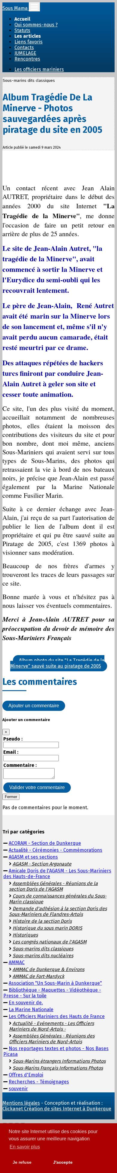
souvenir (18, 1088)
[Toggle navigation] (34, 6)
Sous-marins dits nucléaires (43, 955)
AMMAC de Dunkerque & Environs (48, 969)
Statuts (22, 30)
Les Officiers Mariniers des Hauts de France (57, 1016)
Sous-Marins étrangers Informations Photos (59, 1061)
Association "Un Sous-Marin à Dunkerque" (55, 983)
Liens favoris (28, 42)
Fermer (11, 796)
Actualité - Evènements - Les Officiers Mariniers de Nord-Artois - (51, 1026)
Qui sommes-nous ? (36, 25)
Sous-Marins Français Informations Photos (58, 1068)
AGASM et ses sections (33, 857)
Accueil (22, 19)
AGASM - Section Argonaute (42, 864)
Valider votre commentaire (37, 787)
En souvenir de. (26, 1002)
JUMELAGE (25, 53)
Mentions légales (21, 1103)
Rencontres (27, 59)
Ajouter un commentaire (33, 705)
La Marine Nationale (31, 1009)
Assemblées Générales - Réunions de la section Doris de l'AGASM (53, 886)
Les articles (27, 36)
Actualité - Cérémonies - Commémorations (55, 850)
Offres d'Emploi (26, 1075)
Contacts (24, 47)
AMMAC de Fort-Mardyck (38, 976)
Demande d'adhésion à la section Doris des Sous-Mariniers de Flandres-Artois (58, 911)
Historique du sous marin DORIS (47, 928)
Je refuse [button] (22, 1162)
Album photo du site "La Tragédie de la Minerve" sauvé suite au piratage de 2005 (57, 663)
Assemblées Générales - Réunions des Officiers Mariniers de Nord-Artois (51, 1038)
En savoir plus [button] (25, 1146)
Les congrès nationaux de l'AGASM (49, 942)
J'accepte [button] (63, 1162)
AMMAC (17, 962)
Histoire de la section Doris (42, 921)
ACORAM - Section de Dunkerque (45, 843)
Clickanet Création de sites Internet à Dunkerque (56, 1109)
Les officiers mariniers (39, 69)
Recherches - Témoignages (39, 1082)
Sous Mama (15, 8)
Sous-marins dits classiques (43, 949)
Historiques (25, 935)
